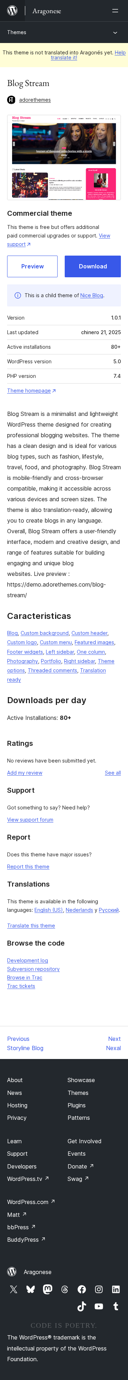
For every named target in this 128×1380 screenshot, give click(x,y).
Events (77, 1153)
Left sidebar (60, 652)
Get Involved (85, 1141)
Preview (32, 266)
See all (113, 773)
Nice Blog (91, 295)
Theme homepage (29, 390)
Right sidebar (79, 661)
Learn (14, 1141)
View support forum (30, 820)
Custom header (89, 633)
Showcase (81, 1080)
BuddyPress (26, 1239)
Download (93, 266)
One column (91, 652)
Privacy (17, 1117)
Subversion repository (33, 969)
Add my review (24, 773)
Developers (22, 1166)
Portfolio (51, 661)
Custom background (45, 633)
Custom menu (56, 642)
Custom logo (22, 642)
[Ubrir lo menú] (116, 10)
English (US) (48, 910)
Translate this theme (31, 925)
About (15, 1080)
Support (17, 1153)
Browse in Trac (24, 977)
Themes (16, 32)
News (14, 1092)
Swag (78, 1178)
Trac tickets (21, 986)
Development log (27, 960)
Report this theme (28, 866)
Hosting (17, 1105)
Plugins (77, 1105)
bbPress (21, 1227)
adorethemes (35, 100)
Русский (109, 910)
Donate (81, 1166)
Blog (12, 633)
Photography (22, 661)
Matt (17, 1214)
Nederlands (79, 910)
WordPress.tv (28, 1178)
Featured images (94, 642)
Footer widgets (25, 652)
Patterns (79, 1117)
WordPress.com (31, 1201)
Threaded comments (52, 670)
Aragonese (38, 1271)
